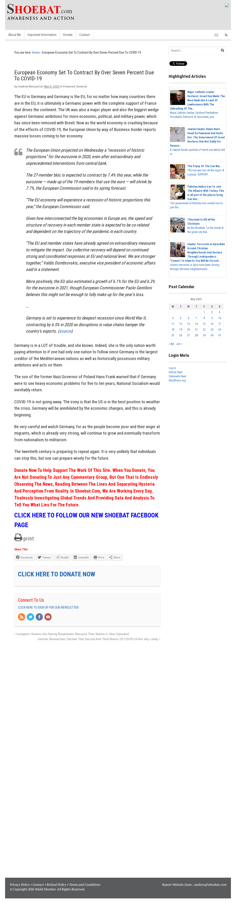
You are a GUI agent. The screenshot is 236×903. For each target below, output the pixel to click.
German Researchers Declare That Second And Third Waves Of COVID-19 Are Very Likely (98, 639)
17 (219, 323)
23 (212, 329)
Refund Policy (56, 884)
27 (188, 335)
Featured (69, 86)
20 (188, 329)
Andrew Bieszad (28, 86)
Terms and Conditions (84, 884)
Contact (84, 35)
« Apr (171, 344)
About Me (14, 35)
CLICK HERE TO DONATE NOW (56, 574)
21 (196, 329)
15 (204, 323)
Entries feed (175, 372)
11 (172, 323)
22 (204, 329)
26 (180, 335)
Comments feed (177, 376)
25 (172, 335)
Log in (172, 368)
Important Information (42, 35)
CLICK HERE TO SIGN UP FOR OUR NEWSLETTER (48, 607)
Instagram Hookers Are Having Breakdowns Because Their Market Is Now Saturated (72, 634)
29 (204, 335)
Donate (68, 35)
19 (180, 329)
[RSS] (22, 617)
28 (196, 335)
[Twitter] (31, 617)
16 (212, 323)
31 (219, 335)
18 (172, 329)
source (65, 331)
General (81, 86)
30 (212, 335)
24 (219, 329)
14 (196, 323)
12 (180, 323)
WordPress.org (177, 380)
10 (219, 318)
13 (188, 323)
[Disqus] (87, 699)
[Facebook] (40, 617)
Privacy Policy (20, 884)
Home (36, 52)
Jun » (179, 344)
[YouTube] (48, 617)
